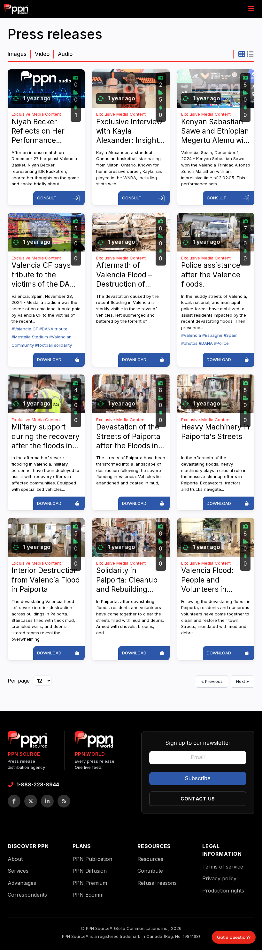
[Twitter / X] (30, 801)
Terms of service (222, 866)
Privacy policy (219, 878)
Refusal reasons (157, 883)
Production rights (223, 890)
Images (17, 54)
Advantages (22, 883)
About (15, 859)
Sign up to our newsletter (198, 743)
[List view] (250, 54)
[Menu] (251, 9)
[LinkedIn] (47, 801)
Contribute (150, 871)
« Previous (212, 681)
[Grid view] (241, 54)
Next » (242, 681)
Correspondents (27, 895)
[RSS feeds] (64, 801)
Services (18, 871)
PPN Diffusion (90, 871)
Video (42, 54)
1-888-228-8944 (38, 784)
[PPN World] (94, 741)
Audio (65, 54)
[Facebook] (14, 801)
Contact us (198, 798)
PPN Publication (92, 859)
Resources (150, 859)
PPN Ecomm (88, 895)
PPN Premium (90, 883)
